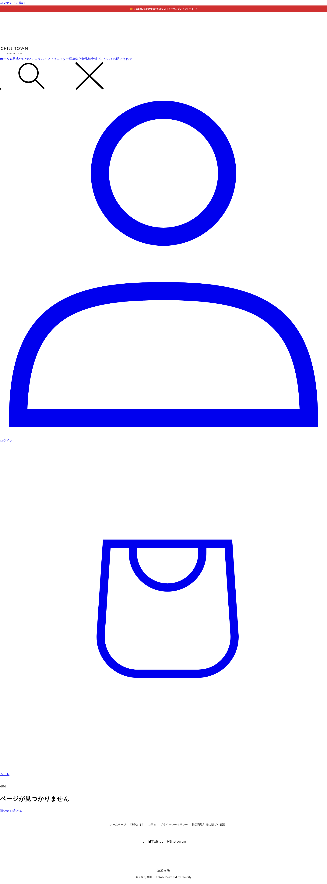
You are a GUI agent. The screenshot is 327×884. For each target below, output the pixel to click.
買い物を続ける (11, 811)
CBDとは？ (137, 824)
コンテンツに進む (12, 3)
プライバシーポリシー (174, 824)
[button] (163, 77)
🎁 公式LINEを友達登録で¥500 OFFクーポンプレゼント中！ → (163, 8)
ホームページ (118, 824)
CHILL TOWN (155, 877)
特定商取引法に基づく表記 (208, 824)
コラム (152, 824)
